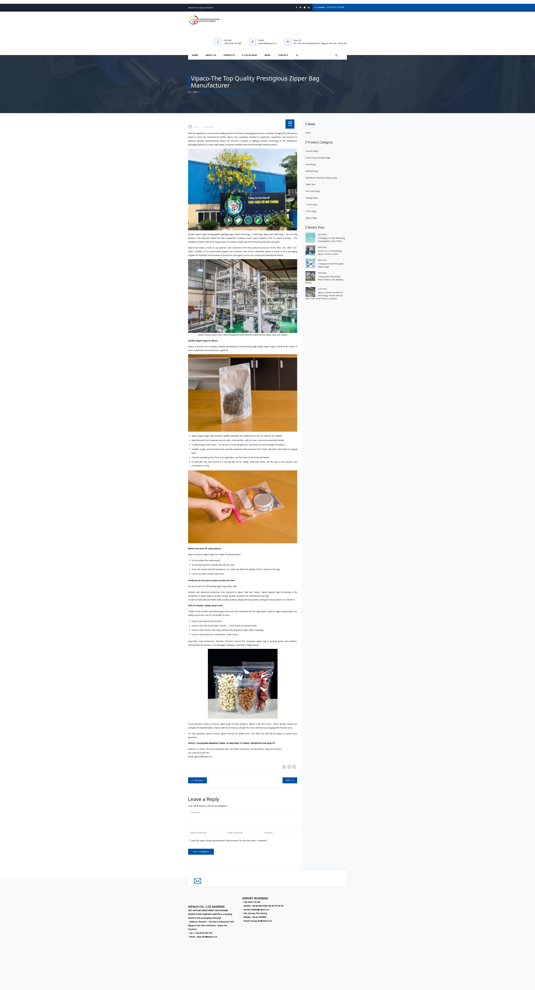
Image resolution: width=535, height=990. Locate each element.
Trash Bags (311, 211)
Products (229, 55)
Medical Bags (312, 171)
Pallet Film (310, 184)
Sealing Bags (312, 197)
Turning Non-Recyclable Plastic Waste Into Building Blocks (324, 279)
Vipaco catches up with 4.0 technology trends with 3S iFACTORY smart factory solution (324, 295)
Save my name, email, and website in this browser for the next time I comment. (229, 840)
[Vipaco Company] (204, 20)
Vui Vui (196, 127)
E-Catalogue (249, 55)
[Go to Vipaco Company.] (189, 92)
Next (288, 780)
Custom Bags (312, 151)
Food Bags (311, 164)
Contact (283, 55)
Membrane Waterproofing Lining (321, 177)
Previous (198, 780)
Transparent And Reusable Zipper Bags (330, 265)
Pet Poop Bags (313, 191)
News (268, 55)
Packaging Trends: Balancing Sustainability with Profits (331, 239)
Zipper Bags (311, 217)
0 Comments (208, 127)
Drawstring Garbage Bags (318, 157)
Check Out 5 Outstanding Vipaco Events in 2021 (330, 252)
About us (211, 55)
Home (195, 55)
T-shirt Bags (312, 204)
